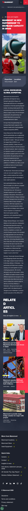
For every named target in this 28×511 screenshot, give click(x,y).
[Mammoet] (7, 3)
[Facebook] (3, 483)
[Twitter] (7, 483)
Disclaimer (4, 496)
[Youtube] (14, 483)
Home (3, 7)
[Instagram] (17, 483)
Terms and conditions (8, 499)
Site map (4, 505)
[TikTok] (21, 483)
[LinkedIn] (10, 483)
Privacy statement (7, 502)
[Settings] (2, 508)
